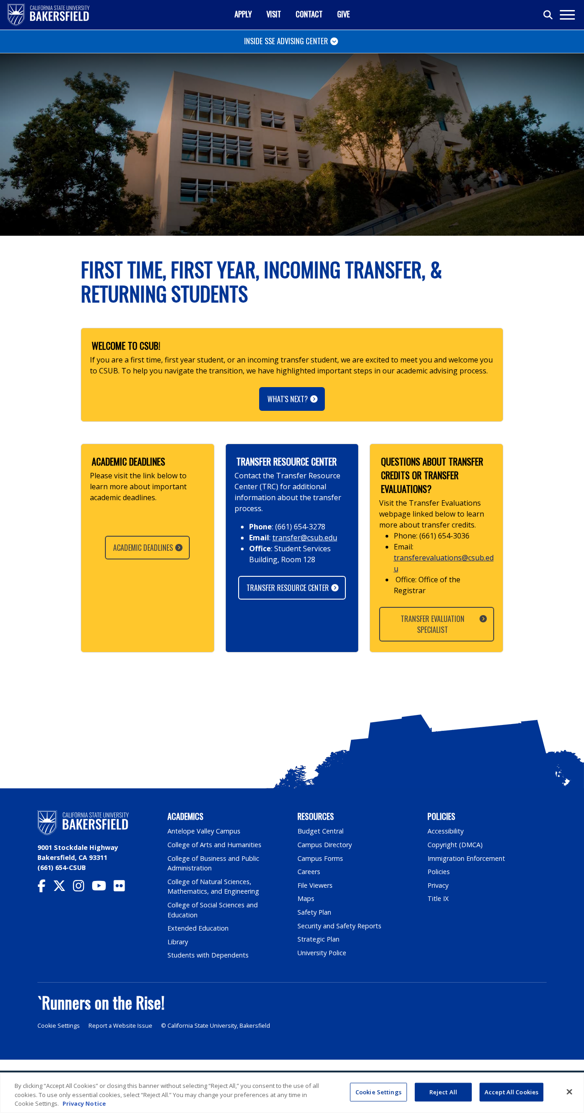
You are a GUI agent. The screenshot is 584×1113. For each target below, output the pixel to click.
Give (343, 14)
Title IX (438, 898)
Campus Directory (324, 844)
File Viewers (315, 885)
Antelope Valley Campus (203, 831)
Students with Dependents (208, 955)
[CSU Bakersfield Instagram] (82, 888)
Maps (305, 898)
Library (177, 941)
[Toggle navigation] (567, 14)
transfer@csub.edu (304, 538)
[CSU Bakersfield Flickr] (123, 888)
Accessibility (446, 831)
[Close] (569, 1092)
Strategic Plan (318, 939)
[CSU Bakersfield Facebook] (45, 888)
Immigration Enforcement (466, 858)
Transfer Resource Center (287, 587)
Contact (309, 14)
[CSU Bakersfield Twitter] (63, 888)
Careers (308, 871)
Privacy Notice (84, 1103)
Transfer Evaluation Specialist (432, 624)
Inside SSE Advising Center (286, 41)
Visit (273, 14)
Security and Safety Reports (339, 925)
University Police (321, 952)
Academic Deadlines (143, 547)
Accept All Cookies (511, 1091)
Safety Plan (314, 912)
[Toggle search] (548, 15)
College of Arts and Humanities (214, 844)
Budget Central (320, 831)
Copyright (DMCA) (455, 844)
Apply (243, 14)
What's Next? (287, 398)
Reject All (443, 1091)
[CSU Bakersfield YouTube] (103, 888)
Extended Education (198, 928)
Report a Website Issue (120, 1026)
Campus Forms (320, 858)
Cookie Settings (58, 1026)
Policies (439, 871)
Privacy (438, 885)
